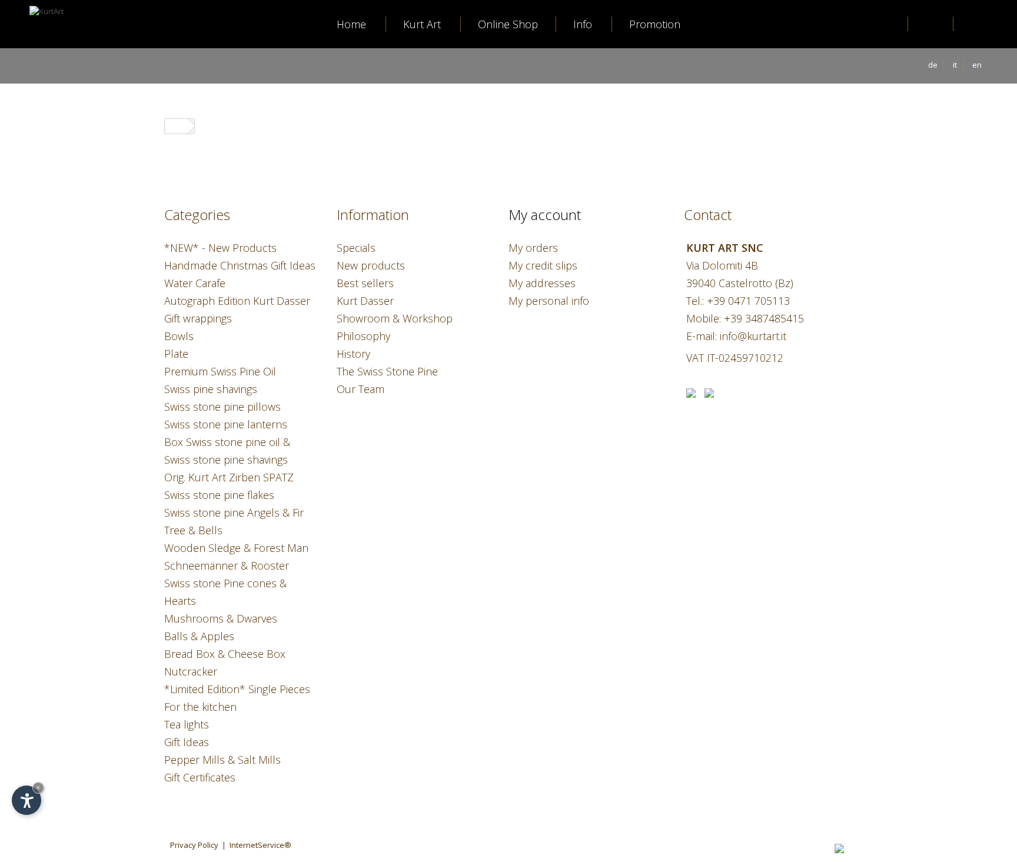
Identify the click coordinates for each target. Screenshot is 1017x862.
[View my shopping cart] (976, 25)
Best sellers (365, 283)
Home (351, 24)
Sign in (931, 24)
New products (371, 265)
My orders (533, 248)
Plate (176, 354)
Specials (356, 248)
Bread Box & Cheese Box (224, 654)
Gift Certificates (199, 777)
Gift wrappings (198, 318)
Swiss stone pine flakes (219, 495)
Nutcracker (190, 671)
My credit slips (542, 265)
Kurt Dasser (365, 301)
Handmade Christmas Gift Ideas (239, 265)
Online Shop (508, 24)
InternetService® (260, 845)
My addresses (542, 283)
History (353, 354)
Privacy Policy (194, 845)
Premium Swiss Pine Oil (220, 371)
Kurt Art (422, 24)
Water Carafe (194, 283)
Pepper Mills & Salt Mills (222, 760)
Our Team (360, 389)
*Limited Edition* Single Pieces (237, 689)
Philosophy (363, 336)
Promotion (654, 24)
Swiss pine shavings (210, 389)
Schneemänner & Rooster (226, 565)
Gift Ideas (186, 742)
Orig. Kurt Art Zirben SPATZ (229, 477)
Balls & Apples (199, 636)
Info (582, 24)
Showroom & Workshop (395, 318)
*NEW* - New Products (220, 248)
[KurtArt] (67, 56)
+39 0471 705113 (748, 301)
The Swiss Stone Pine (387, 371)
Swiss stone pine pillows (222, 407)
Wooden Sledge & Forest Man (236, 548)
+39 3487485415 (764, 318)
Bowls (179, 336)
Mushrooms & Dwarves (220, 618)
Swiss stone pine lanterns (225, 424)
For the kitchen (200, 707)
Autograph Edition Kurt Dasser (237, 301)
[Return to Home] (176, 126)
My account (544, 214)
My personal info (548, 301)
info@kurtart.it (753, 336)
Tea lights (186, 724)
